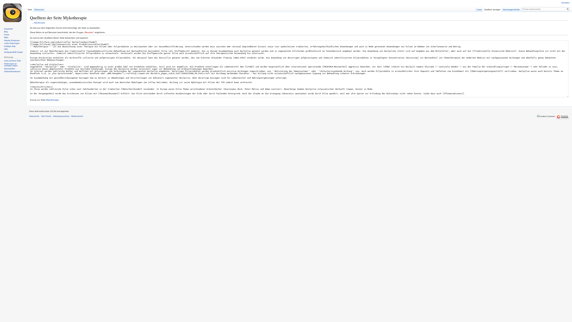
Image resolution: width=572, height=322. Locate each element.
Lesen (479, 9)
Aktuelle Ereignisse (12, 41)
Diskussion (39, 9)
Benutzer (89, 32)
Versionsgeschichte (511, 9)
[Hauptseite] (13, 12)
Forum (6, 35)
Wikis (6, 38)
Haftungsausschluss (61, 116)
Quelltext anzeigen (492, 9)
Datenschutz (34, 116)
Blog (6, 32)
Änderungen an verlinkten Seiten (11, 65)
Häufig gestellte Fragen (13, 52)
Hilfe (6, 49)
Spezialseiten (9, 69)
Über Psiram (46, 116)
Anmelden (565, 3)
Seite (30, 9)
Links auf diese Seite (12, 61)
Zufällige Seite (10, 46)
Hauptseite (8, 29)
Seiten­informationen (12, 72)
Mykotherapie (39, 23)
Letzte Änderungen (12, 43)
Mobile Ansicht (77, 116)
